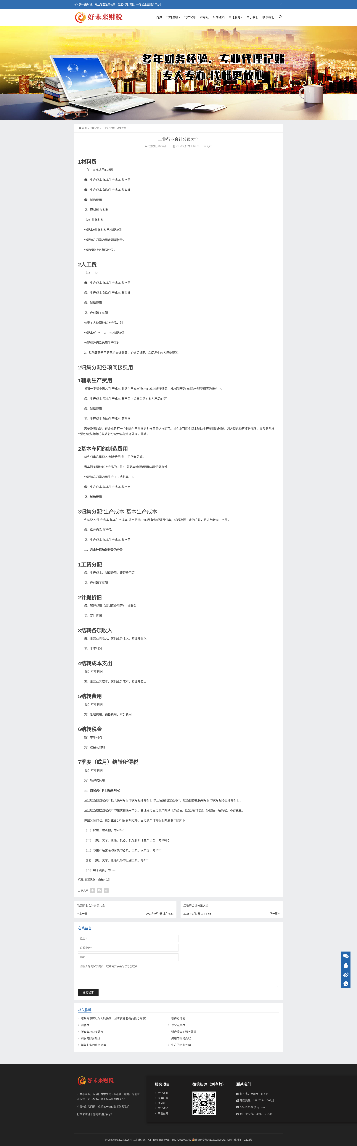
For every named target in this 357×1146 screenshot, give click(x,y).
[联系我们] (345, 965)
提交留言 (88, 992)
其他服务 (234, 17)
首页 (159, 17)
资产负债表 (178, 1018)
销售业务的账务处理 (93, 1045)
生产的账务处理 (181, 1045)
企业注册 (163, 1093)
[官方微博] (345, 974)
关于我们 (252, 17)
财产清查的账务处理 (183, 1031)
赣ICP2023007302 (181, 1139)
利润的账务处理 (90, 1038)
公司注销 (219, 17)
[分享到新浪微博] (106, 890)
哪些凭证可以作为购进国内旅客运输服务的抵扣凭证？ (114, 1018)
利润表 (85, 1025)
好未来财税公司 (138, 1139)
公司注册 (172, 17)
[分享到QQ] (92, 890)
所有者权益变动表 (92, 1031)
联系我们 (268, 17)
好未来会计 (163, 146)
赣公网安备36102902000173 (210, 1139)
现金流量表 (178, 1025)
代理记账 (190, 17)
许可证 (204, 17)
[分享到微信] (99, 890)
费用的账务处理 (181, 1038)
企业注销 (163, 1108)
